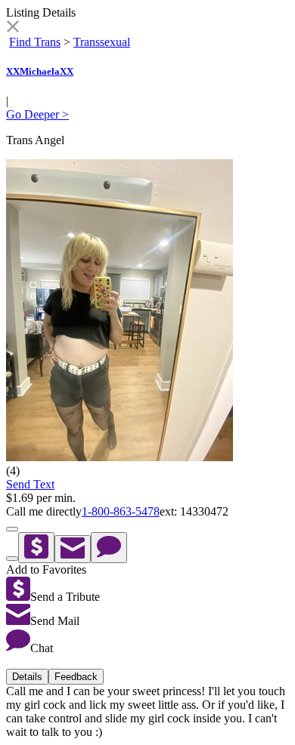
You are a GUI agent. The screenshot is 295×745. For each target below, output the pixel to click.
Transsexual (101, 41)
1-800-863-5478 (121, 511)
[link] (12, 28)
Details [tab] (27, 676)
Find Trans (35, 41)
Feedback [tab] (76, 676)
